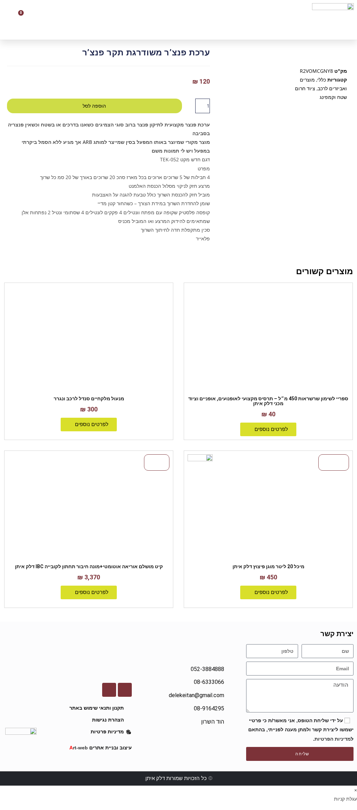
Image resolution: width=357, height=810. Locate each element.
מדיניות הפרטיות (332, 739)
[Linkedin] (109, 690)
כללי (321, 79)
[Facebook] (125, 690)
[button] (143, 19)
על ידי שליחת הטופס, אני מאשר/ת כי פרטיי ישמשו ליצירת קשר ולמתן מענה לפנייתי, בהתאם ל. (301, 729)
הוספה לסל (94, 106)
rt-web (78, 747)
